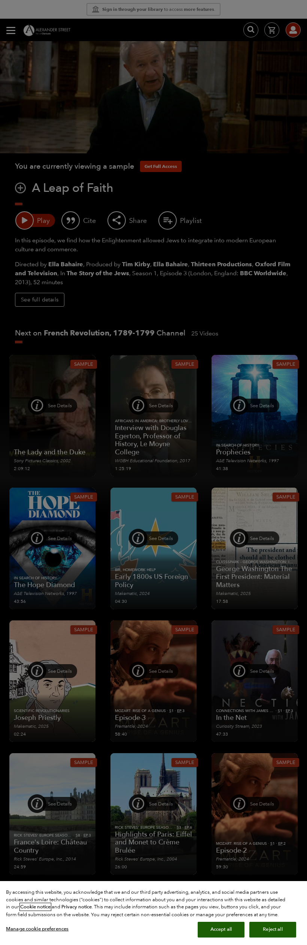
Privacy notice (76, 906)
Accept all (221, 929)
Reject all (272, 929)
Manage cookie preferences (37, 929)
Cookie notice (35, 906)
